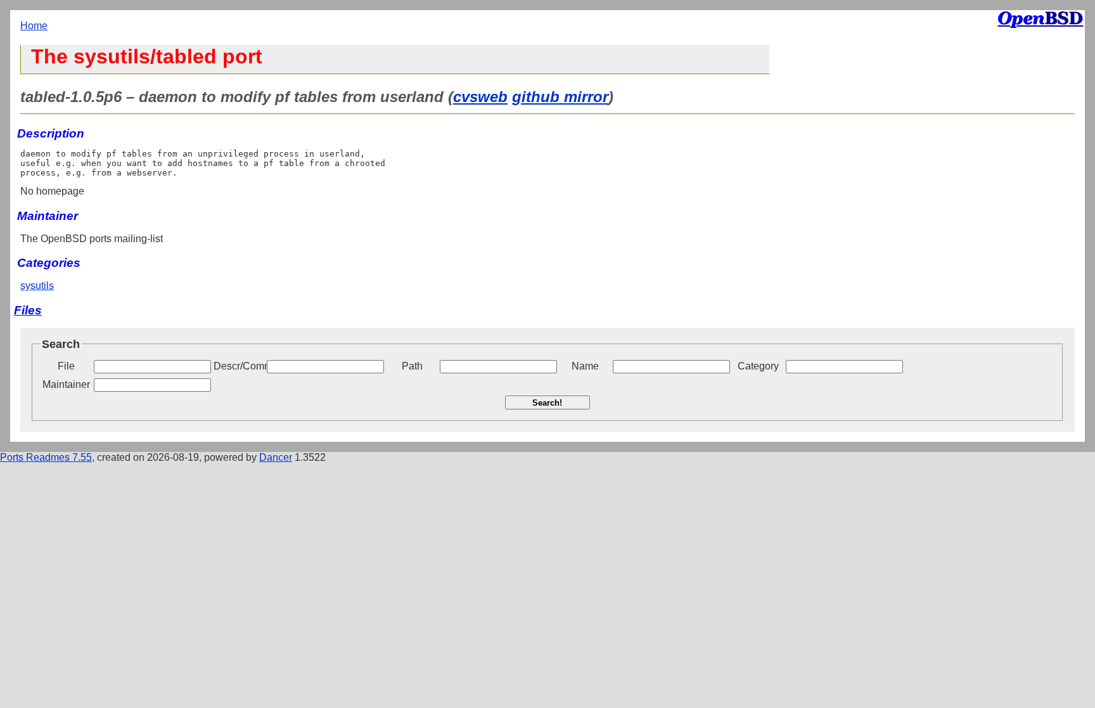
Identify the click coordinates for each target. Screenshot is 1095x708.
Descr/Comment (239, 366)
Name (585, 366)
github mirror (560, 96)
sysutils (37, 285)
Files (28, 310)
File (66, 366)
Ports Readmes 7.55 (46, 457)
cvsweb (480, 96)
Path (412, 366)
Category (758, 366)
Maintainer (66, 384)
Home (34, 25)
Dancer (275, 457)
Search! (547, 403)
